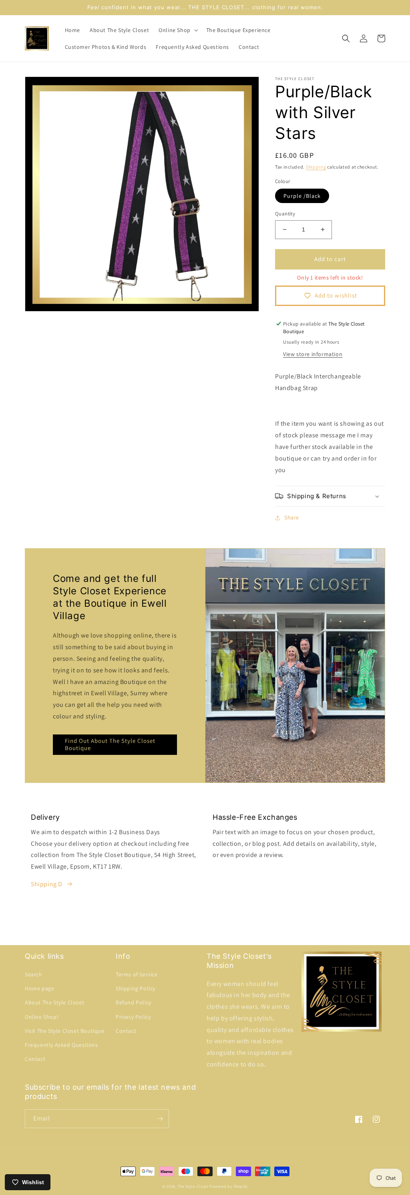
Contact (35, 1058)
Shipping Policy (135, 988)
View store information (312, 354)
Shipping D (46, 884)
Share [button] (291, 517)
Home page (39, 988)
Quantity (285, 213)
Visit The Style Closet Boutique (65, 1030)
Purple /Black (302, 195)
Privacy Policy (133, 1016)
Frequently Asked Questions (61, 1044)
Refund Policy (133, 1002)
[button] (177, 30)
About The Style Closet (54, 1002)
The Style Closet (193, 1186)
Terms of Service (137, 974)
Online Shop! (41, 1016)
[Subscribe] (160, 1118)
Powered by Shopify (228, 1186)
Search (33, 974)
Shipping (316, 167)
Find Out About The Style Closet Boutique (110, 744)
